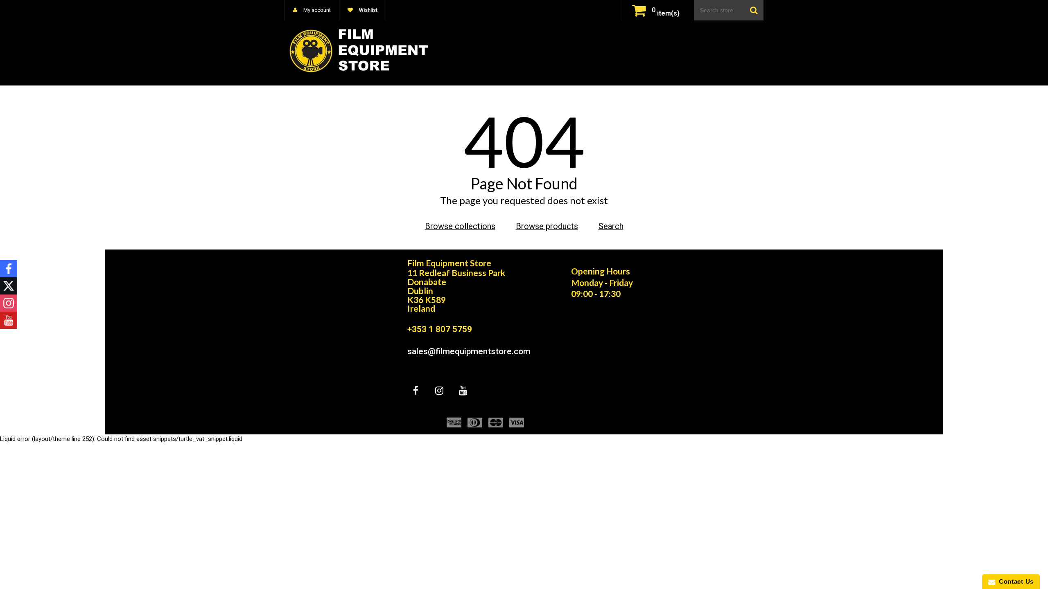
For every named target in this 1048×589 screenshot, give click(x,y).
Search (611, 226)
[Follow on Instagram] (8, 303)
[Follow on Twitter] (8, 285)
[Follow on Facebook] (8, 268)
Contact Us (1014, 581)
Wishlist (367, 10)
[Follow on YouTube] (8, 320)
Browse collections (460, 226)
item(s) (666, 13)
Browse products (547, 226)
